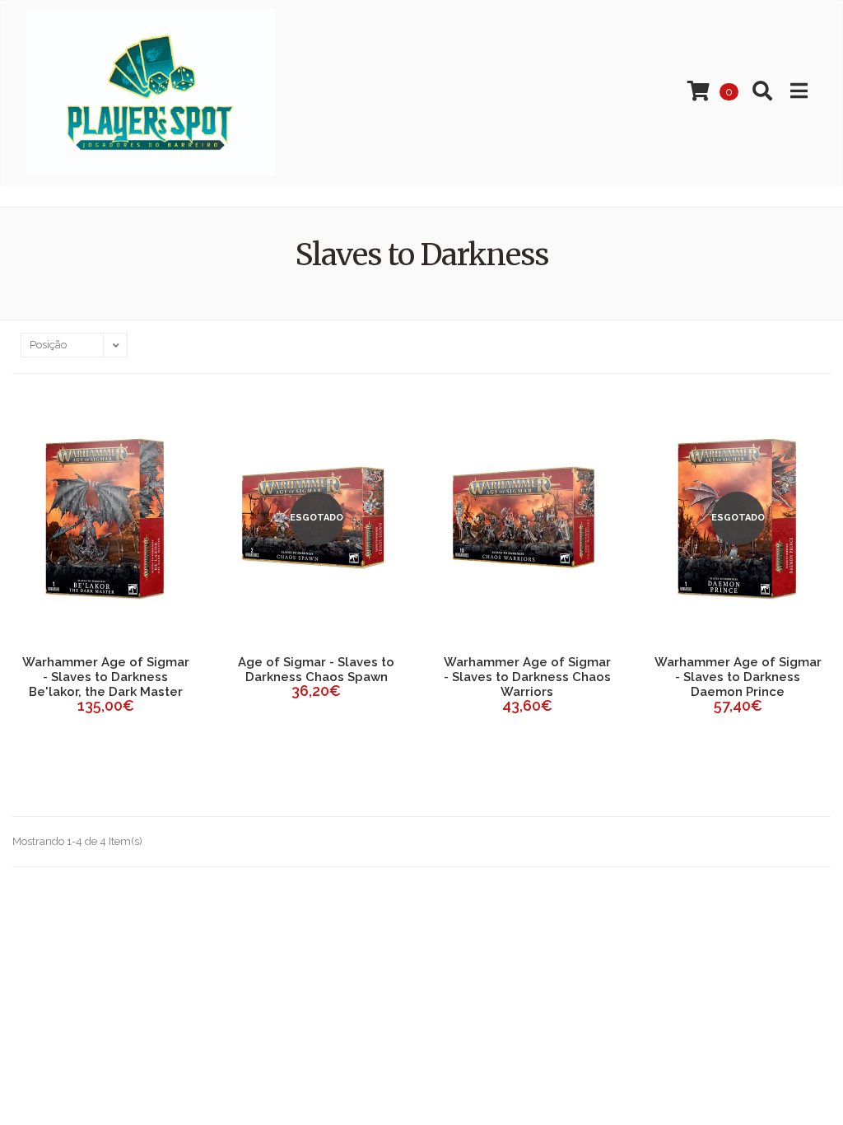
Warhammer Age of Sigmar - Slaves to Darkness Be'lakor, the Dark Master (105, 677)
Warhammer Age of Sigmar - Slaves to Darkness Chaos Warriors (527, 677)
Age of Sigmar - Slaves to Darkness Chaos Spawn (316, 669)
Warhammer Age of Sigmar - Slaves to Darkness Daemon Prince (738, 677)
